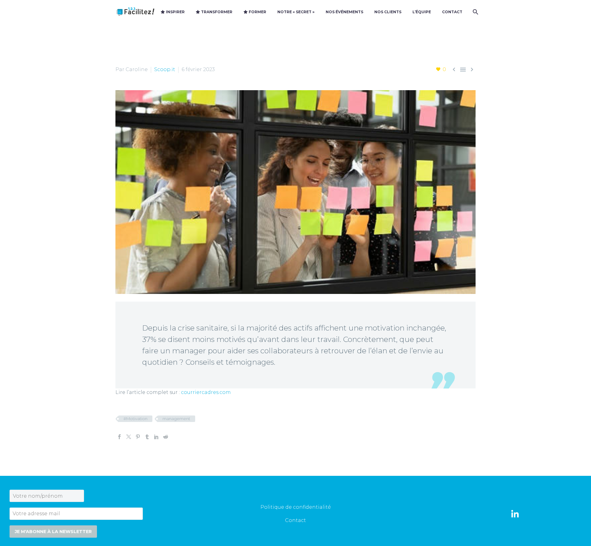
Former (257, 12)
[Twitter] (128, 436)
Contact (452, 12)
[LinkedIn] (156, 436)
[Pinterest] (137, 436)
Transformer (216, 12)
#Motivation (135, 418)
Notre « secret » (296, 12)
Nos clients (387, 12)
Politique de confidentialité (295, 507)
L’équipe (421, 12)
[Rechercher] (475, 12)
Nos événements (344, 12)
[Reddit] (165, 436)
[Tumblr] (147, 436)
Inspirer (175, 12)
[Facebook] (119, 436)
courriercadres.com (206, 392)
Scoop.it (164, 69)
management (176, 418)
